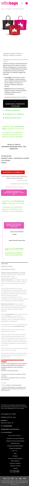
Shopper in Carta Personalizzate (15, 9)
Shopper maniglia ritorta (9, 387)
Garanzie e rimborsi (15, 465)
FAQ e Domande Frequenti (15, 458)
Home (3, 9)
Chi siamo (15, 456)
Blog (15, 453)
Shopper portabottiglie (15, 448)
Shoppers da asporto (6, 388)
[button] (26, 3)
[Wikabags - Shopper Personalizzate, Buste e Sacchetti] (9, 3)
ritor (25, 387)
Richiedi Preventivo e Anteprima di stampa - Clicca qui (14, 193)
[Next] (6, 39)
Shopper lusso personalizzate (15, 445)
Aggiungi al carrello (13, 172)
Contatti (15, 468)
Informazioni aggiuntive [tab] (8, 269)
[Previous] (2, 39)
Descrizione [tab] (4, 263)
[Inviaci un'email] (17, 471)
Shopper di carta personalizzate (15, 438)
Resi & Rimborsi (15, 461)
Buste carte (6, 390)
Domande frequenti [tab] (7, 266)
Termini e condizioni (15, 463)
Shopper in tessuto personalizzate (15, 441)
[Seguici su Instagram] (14, 471)
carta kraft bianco (19, 387)
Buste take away (15, 388)
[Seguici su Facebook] (11, 471)
